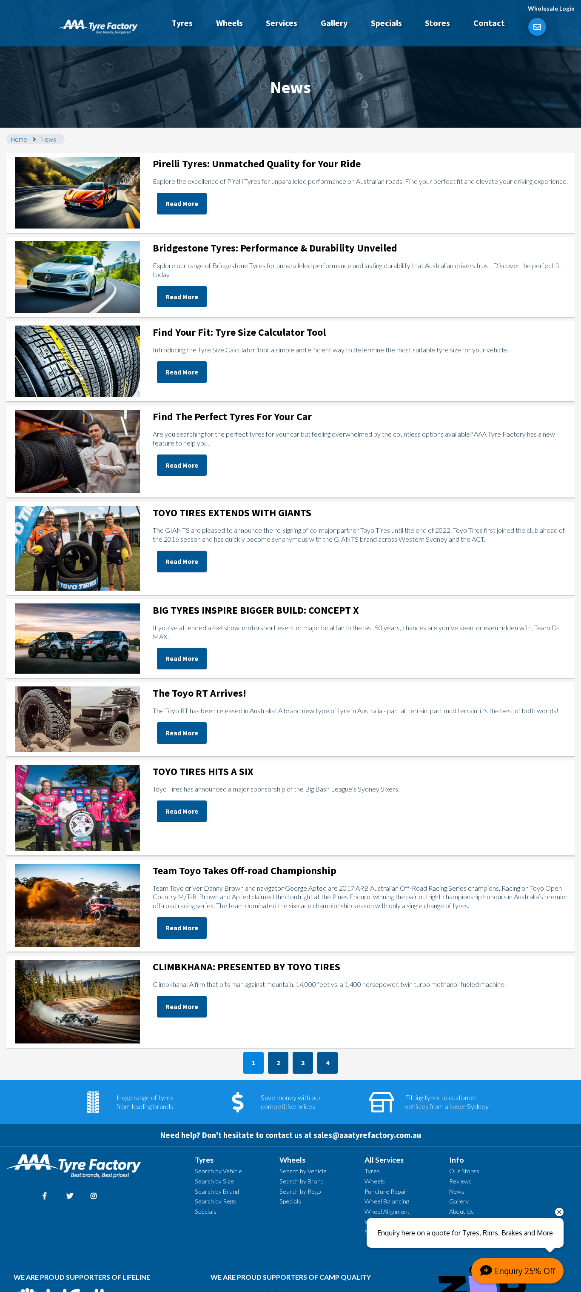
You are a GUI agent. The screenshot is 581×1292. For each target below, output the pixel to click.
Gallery (334, 22)
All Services (384, 1159)
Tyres (182, 22)
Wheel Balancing (387, 1201)
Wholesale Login (551, 8)
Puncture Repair (386, 1191)
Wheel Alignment (387, 1211)
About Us (461, 1211)
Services (281, 22)
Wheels (229, 22)
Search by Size (214, 1181)
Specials (386, 22)
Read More (181, 203)
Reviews (460, 1181)
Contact (489, 22)
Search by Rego (215, 1201)
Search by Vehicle (218, 1171)
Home (19, 139)
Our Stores (464, 1171)
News (456, 1191)
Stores (437, 22)
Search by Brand (217, 1191)
